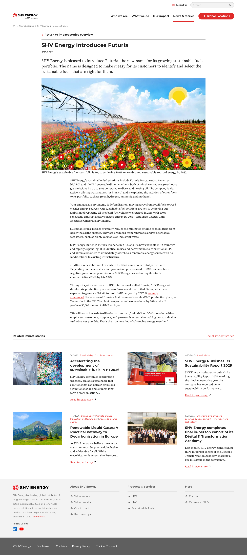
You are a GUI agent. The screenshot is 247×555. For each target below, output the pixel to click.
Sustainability (86, 355)
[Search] (230, 5)
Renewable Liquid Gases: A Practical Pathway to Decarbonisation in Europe (94, 432)
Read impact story (81, 399)
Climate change (104, 416)
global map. (39, 516)
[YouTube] (21, 529)
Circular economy (104, 355)
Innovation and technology (84, 419)
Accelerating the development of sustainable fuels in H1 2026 (94, 365)
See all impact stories (220, 336)
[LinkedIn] (15, 529)
